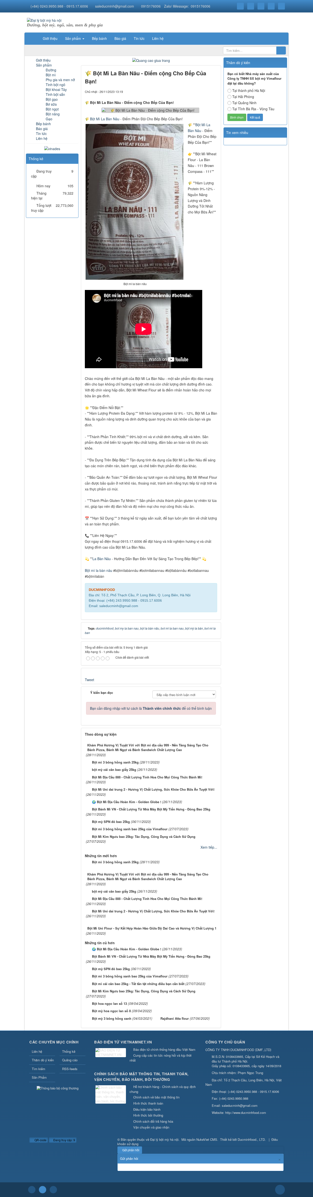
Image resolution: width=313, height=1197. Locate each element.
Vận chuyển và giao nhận (151, 1127)
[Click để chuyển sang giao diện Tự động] (31, 1189)
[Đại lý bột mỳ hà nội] (44, 19)
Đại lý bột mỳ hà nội (164, 1139)
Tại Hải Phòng (243, 96)
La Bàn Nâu (101, 558)
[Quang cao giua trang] (151, 59)
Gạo (49, 118)
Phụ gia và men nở (60, 79)
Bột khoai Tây (56, 89)
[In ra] (205, 91)
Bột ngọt (52, 109)
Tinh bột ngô (55, 84)
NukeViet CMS (206, 1139)
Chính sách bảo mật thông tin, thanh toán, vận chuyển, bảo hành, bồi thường (141, 1076)
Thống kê (68, 1051)
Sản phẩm (44, 65)
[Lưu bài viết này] (213, 91)
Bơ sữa (51, 104)
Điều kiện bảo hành (146, 1109)
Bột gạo (52, 99)
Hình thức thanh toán (148, 1103)
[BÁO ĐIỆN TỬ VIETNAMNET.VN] (111, 1053)
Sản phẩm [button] (73, 38)
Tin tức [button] (139, 38)
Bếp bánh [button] (99, 38)
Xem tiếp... (209, 847)
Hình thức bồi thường (148, 1115)
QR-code (40, 1140)
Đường (51, 69)
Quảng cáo (70, 1060)
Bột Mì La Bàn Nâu (104, 118)
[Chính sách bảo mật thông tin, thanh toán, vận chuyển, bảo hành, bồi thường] (111, 1094)
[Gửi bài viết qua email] (196, 91)
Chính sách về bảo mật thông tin (156, 1097)
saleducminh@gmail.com (114, 6)
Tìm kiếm (38, 1068)
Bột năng (53, 113)
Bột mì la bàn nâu (98, 570)
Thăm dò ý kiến (43, 1060)
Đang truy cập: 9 (64, 1140)
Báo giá (42, 128)
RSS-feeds (70, 1068)
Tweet (89, 679)
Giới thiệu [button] (50, 38)
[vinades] (52, 148)
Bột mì (51, 74)
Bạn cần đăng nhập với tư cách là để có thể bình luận (151, 708)
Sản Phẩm (39, 1077)
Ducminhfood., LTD (251, 1139)
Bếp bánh (43, 123)
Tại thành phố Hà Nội (248, 90)
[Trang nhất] (33, 38)
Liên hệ (41, 138)
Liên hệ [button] (158, 38)
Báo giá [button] (120, 38)
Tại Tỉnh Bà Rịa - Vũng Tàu (253, 108)
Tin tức (41, 133)
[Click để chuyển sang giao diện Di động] (53, 1189)
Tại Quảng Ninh (244, 102)
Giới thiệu (43, 60)
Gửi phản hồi (130, 1150)
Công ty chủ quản (225, 1042)
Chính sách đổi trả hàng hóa (153, 1121)
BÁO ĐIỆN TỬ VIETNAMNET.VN (123, 1042)
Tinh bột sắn (55, 94)
